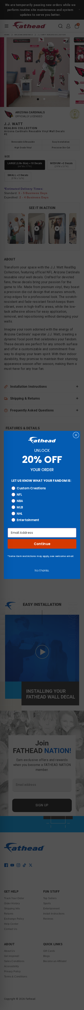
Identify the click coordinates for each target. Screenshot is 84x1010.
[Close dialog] (76, 435)
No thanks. (42, 570)
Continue (42, 544)
